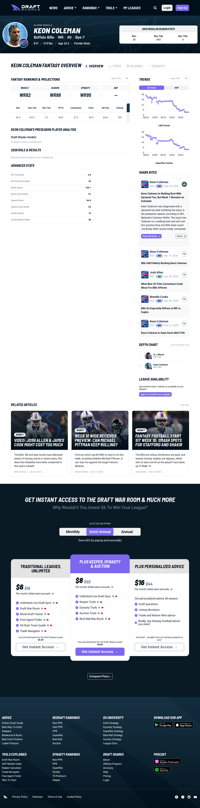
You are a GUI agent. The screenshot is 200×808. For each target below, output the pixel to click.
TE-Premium (59, 776)
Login (167, 7)
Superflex (57, 735)
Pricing (107, 776)
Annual (127, 532)
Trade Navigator (11, 771)
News (53, 8)
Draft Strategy (111, 723)
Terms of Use (55, 796)
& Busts (18, 735)
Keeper (56, 780)
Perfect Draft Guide (12, 723)
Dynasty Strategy (112, 727)
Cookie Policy (74, 796)
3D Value (151, 87)
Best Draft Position (12, 739)
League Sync (110, 743)
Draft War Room (11, 759)
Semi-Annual (100, 532)
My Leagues (131, 8)
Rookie (56, 771)
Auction (56, 743)
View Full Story (149, 236)
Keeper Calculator (11, 767)
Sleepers (6, 731)
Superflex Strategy (113, 731)
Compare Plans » (100, 676)
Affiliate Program (112, 763)
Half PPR (57, 727)
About (106, 759)
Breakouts (7, 735)
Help (105, 771)
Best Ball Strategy (113, 735)
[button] (164, 192)
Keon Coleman (160, 364)
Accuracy (108, 767)
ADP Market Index (12, 763)
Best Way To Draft (12, 727)
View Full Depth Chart (180, 345)
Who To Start (9, 780)
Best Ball (57, 739)
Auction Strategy (112, 739)
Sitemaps (37, 796)
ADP (177, 87)
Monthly (73, 532)
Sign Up (182, 7)
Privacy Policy (20, 796)
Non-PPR (57, 723)
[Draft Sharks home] (25, 7)
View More (184, 405)
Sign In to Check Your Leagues (155, 394)
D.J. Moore (158, 354)
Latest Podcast (10, 743)
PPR (54, 731)
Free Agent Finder (11, 776)
